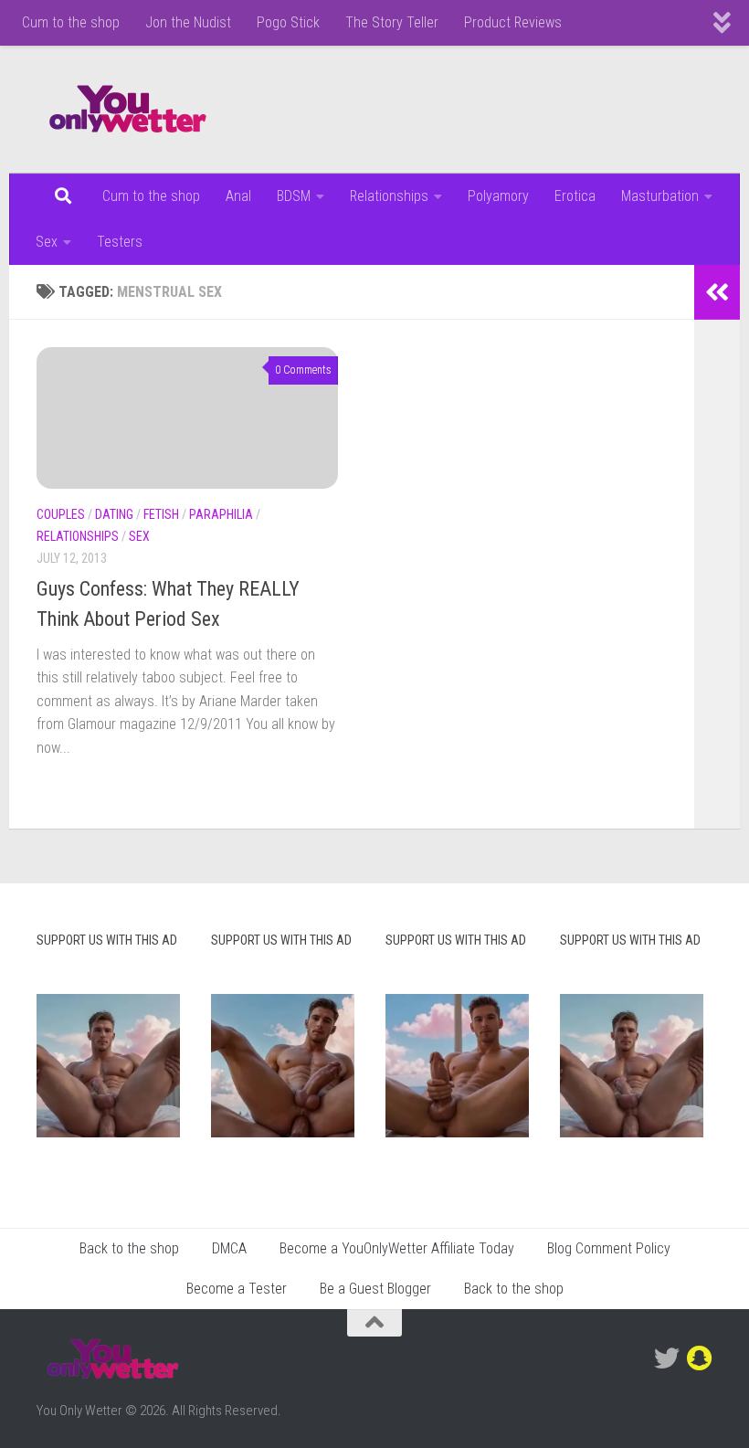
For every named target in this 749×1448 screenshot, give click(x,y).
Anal (238, 196)
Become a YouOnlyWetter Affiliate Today (397, 1248)
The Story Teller (391, 22)
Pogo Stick (288, 22)
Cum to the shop (71, 22)
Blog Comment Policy (608, 1248)
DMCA (229, 1248)
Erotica (575, 196)
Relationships (389, 196)
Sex (47, 241)
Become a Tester (236, 1288)
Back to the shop (129, 1248)
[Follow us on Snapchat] (699, 1358)
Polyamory (498, 196)
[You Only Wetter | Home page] (128, 109)
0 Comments (303, 370)
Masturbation (660, 196)
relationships (78, 536)
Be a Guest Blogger (375, 1288)
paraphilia (221, 514)
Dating (114, 514)
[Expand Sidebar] (717, 292)
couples (61, 514)
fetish (161, 514)
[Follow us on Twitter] (667, 1358)
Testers (119, 241)
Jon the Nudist (188, 22)
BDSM (294, 196)
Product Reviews (513, 22)
